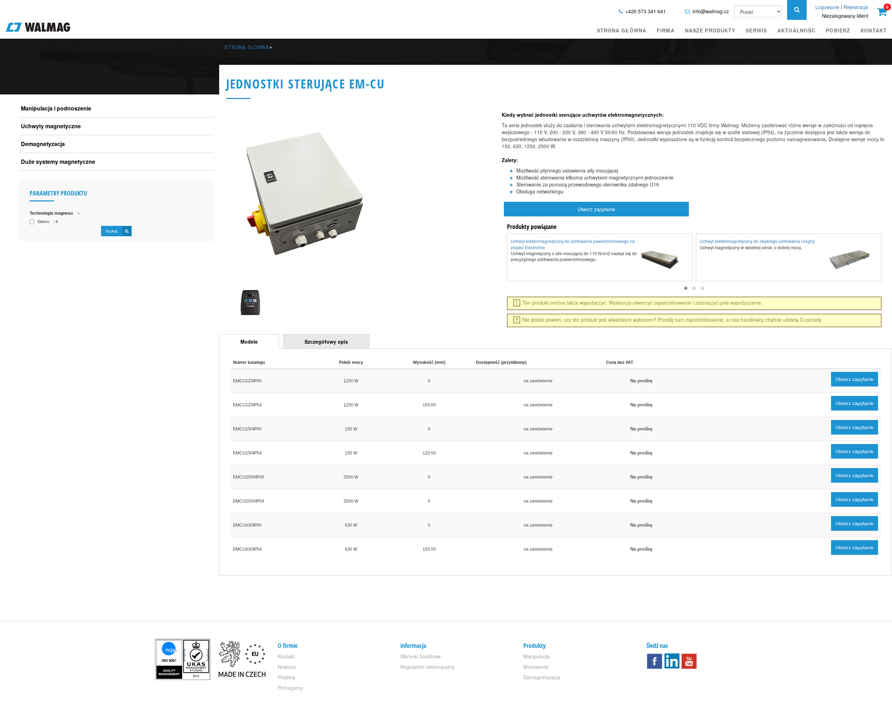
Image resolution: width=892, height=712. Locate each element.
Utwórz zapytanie (596, 209)
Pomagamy (290, 687)
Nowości (287, 666)
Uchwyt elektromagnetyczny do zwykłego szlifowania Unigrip (757, 241)
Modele (249, 341)
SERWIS (756, 30)
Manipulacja (536, 656)
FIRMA (666, 30)
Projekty (286, 677)
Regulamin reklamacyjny (427, 666)
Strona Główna (247, 47)
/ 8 (48, 221)
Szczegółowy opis (326, 341)
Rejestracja (856, 6)
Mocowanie (535, 666)
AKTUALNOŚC (796, 30)
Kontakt (874, 30)
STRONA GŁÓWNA (622, 30)
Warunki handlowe (420, 656)
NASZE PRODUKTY (710, 30)
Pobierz (838, 30)
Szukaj (112, 230)
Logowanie (827, 6)
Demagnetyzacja (541, 677)
